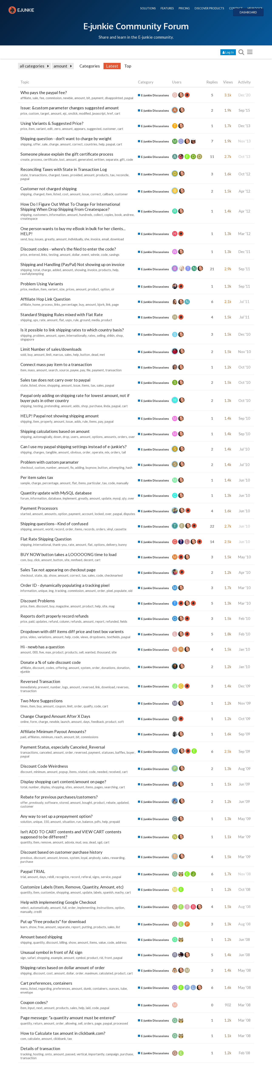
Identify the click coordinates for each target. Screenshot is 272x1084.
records (89, 529)
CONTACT (236, 8)
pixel (110, 591)
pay (82, 370)
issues (39, 239)
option (105, 289)
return (37, 1023)
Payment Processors (39, 508)
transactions (38, 175)
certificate (51, 159)
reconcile (122, 175)
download (117, 239)
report (99, 621)
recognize (62, 877)
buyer (131, 752)
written (99, 159)
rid (101, 958)
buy (30, 239)
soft (121, 722)
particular (94, 483)
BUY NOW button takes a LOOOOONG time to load (68, 554)
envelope (26, 992)
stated (82, 772)
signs (95, 877)
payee (74, 370)
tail (124, 452)
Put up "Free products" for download (53, 921)
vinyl (110, 529)
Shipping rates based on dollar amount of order (62, 967)
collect (98, 215)
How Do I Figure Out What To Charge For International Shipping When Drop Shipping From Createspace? (70, 207)
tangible (51, 452)
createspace (29, 218)
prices (70, 289)
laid (88, 1008)
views (84, 637)
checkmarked (114, 575)
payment (97, 98)
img (51, 591)
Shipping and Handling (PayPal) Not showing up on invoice (72, 264)
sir (113, 289)
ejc (65, 113)
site (66, 560)
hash (129, 467)
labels (98, 892)
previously (36, 802)
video (32, 637)
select (24, 907)
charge (54, 144)
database (54, 498)
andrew (128, 215)
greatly (50, 239)
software (51, 802)
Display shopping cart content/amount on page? (63, 781)
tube (123, 988)
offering (61, 668)
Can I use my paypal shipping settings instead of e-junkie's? (73, 446)
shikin (111, 335)
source (64, 370)
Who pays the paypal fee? (43, 92)
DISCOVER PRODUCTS (209, 8)
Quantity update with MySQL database (56, 492)
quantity (26, 842)
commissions (89, 737)
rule (76, 320)
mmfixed (76, 560)
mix (107, 452)
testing (53, 254)
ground (85, 320)
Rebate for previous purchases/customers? (59, 796)
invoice (95, 239)
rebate (111, 802)
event (85, 254)
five (41, 652)
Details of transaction (40, 1048)
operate (97, 452)
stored (64, 802)
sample (25, 483)
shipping (26, 144)
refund (53, 621)
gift (122, 159)
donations (108, 668)
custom (34, 113)
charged (54, 175)
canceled (46, 752)
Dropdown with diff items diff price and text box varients (72, 631)
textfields (113, 637)
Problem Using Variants (41, 283)
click (37, 560)
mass (31, 370)
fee (42, 98)
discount (42, 606)
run (78, 822)
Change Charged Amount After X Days (55, 716)
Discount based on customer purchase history (61, 852)
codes (50, 668)
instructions (105, 907)
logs (65, 687)
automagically (42, 437)
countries (90, 144)
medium (34, 289)
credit (38, 912)
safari (31, 958)
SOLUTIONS (148, 8)
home (36, 304)
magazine (62, 606)
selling (101, 335)
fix (72, 467)
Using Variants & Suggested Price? (51, 123)
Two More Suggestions (41, 700)
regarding (45, 988)
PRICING (184, 8)
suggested (94, 129)
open (61, 335)
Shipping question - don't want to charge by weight (66, 138)
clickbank (60, 1038)
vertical (82, 1054)
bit (88, 98)
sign (23, 958)
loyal (84, 858)
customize (48, 892)
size (62, 289)
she (86, 239)
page (115, 304)
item (32, 129)
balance (87, 822)
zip (45, 575)
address (121, 942)
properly (46, 421)
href (110, 113)
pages (99, 787)
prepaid (114, 822)
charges (38, 452)
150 (46, 822)
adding (79, 467)
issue (85, 194)
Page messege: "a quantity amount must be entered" (68, 1017)
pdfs (98, 822)
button (85, 354)
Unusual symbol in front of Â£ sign (51, 952)
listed (57, 194)
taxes (65, 175)
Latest (112, 65)
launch (65, 722)
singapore (27, 339)
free (41, 927)
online (24, 722)
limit (49, 354)
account (87, 514)
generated (85, 159)
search (53, 370)
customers (40, 215)
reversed (88, 687)
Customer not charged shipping (48, 188)
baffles (120, 752)
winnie (95, 254)
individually (75, 239)
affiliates (34, 737)
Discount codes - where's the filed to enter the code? (68, 248)
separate (112, 159)
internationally (76, 335)
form (33, 722)
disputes (129, 514)
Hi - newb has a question (42, 646)
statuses (108, 752)
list (118, 927)
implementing (86, 907)
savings (114, 254)
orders (122, 437)
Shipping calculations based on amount (55, 431)
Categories (89, 65)
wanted (90, 652)
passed (70, 1054)
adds (76, 406)
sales (68, 354)
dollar (76, 254)
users (74, 437)
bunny (122, 544)
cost (65, 194)
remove (46, 842)
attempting (116, 467)
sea (85, 842)
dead (94, 354)
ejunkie (25, 671)
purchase (95, 406)
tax (112, 175)
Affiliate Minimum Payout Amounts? (53, 731)
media (96, 320)
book (118, 215)
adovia (69, 842)
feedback (97, 722)
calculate (34, 1038)
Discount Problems (37, 600)
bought (87, 802)
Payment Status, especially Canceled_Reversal (62, 747)
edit (50, 129)
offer (37, 144)
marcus (58, 354)
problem (38, 335)
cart (117, 113)
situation (68, 822)
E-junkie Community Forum (136, 26)
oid (130, 591)
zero (57, 129)
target (44, 113)
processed (120, 1023)
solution (26, 822)
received (114, 772)
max (48, 652)
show (42, 385)
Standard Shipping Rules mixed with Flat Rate (61, 314)
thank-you (59, 544)
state (24, 175)
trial (23, 877)
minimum (47, 737)
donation (123, 668)
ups (35, 320)
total (36, 270)
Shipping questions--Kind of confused (54, 523)
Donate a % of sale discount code (50, 662)
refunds (76, 621)
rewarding (117, 858)
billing (63, 942)
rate (42, 320)
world (49, 529)
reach (58, 737)
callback (107, 194)
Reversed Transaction (40, 681)
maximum (91, 973)
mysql (116, 498)
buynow (91, 467)
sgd (99, 842)
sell (81, 652)
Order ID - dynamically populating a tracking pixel (64, 585)
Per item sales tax (36, 477)
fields (123, 621)
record (59, 529)
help (102, 144)
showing (80, 270)
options (97, 437)
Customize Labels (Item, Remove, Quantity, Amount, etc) (71, 886)
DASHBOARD (248, 12)
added (56, 270)
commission (54, 98)
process (36, 159)
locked (99, 514)
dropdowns (97, 637)
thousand (103, 652)
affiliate (25, 98)
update (106, 498)
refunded (112, 621)
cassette (120, 529)
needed (102, 772)
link (108, 304)
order (87, 452)
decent (88, 560)
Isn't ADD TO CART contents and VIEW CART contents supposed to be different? (70, 834)
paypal (128, 98)
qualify (88, 706)
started (25, 514)
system (86, 668)
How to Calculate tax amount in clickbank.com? (62, 1033)
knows (63, 858)
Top (127, 65)
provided (76, 175)
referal (86, 877)
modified (85, 113)
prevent (43, 687)
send (23, 239)
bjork (101, 304)
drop (66, 437)
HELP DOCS (255, 8)
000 (35, 652)
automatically (39, 907)
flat (61, 320)
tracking (60, 591)
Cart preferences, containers (46, 983)
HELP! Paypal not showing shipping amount (59, 415)
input (31, 1008)
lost (62, 159)
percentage (70, 304)
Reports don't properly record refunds (54, 616)
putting (87, 927)
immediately (28, 687)
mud (78, 842)
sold (23, 354)
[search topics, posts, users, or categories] (241, 52)
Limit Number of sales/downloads (51, 349)
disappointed (114, 98)
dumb (87, 988)
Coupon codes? (34, 1002)
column (64, 621)
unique (42, 591)
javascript (99, 113)
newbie (68, 98)
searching (111, 787)
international (42, 544)
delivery (111, 544)
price (23, 113)
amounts (110, 437)
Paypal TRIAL (32, 871)
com (23, 560)
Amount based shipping (41, 936)
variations (44, 637)
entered (34, 254)
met (102, 354)
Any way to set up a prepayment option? (56, 816)
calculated (106, 973)
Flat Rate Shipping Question (45, 538)
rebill (50, 877)
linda (107, 406)
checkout (26, 467)
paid (31, 621)
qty (124, 498)
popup (63, 772)
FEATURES (167, 8)
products (102, 175)
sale (35, 98)
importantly (96, 1054)
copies (108, 215)
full (64, 907)
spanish (108, 892)
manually (122, 483)
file (88, 370)
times (24, 706)
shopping (53, 385)
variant (41, 129)
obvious (75, 452)
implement (70, 498)
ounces (114, 988)
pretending (52, 406)
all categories (32, 65)
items (85, 385)
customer (109, 129)
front (108, 958)
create (25, 159)
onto (48, 1054)
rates (91, 335)
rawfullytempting (32, 274)
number (51, 467)
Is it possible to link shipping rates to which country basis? (72, 329)
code (129, 159)
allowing (70, 1023)
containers (100, 988)
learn (23, 927)
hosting (38, 1054)
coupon (60, 706)
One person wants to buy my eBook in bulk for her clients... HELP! (73, 231)
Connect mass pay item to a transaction (56, 364)
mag (112, 606)
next (39, 1008)
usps (68, 320)
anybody (95, 858)
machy (119, 892)
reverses (122, 687)
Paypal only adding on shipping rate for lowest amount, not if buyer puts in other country (75, 398)
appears (79, 129)
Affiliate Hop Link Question (45, 299)
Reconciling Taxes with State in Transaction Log (63, 169)
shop (119, 335)
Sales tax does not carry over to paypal (55, 379)
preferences (61, 988)
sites (68, 787)
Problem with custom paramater (49, 462)
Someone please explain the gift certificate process (66, 154)
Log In (229, 52)
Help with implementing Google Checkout (58, 902)
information (57, 215)
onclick (73, 113)
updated (123, 802)
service (106, 877)
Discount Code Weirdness (44, 766)
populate (120, 591)
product (93, 289)
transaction (113, 370)
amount (60, 65)
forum (24, 498)
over (132, 437)
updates (41, 621)
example (56, 958)
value (102, 942)
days (86, 722)
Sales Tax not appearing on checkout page (58, 569)
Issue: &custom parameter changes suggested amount (69, 107)
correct (77, 144)
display (45, 787)
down (57, 437)
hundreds (85, 215)
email (105, 239)
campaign (112, 1054)
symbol (80, 958)
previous (26, 858)
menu (24, 988)
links (44, 254)
